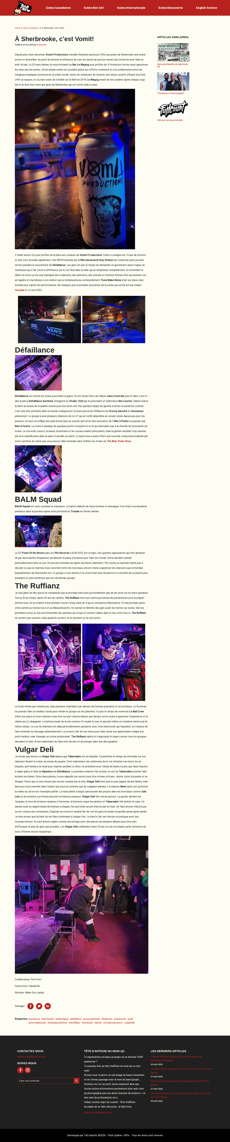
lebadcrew (106, 1018)
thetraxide (87, 1022)
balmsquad (48, 1018)
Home (17, 28)
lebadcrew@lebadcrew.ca (31, 1056)
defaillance (76, 1018)
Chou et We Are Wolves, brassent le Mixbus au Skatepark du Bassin (176, 1058)
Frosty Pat (42, 45)
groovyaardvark (91, 1018)
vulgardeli (129, 1022)
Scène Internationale (131, 7)
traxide (98, 1022)
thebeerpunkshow (57, 1022)
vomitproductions (113, 1022)
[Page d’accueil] (23, 7)
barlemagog (61, 1018)
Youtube (20, 290)
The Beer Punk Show (119, 441)
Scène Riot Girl (94, 7)
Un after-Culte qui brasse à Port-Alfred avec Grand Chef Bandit (181, 1070)
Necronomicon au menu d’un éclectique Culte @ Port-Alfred (180, 1083)
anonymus (34, 1018)
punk (130, 1018)
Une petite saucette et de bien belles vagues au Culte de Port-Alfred (180, 1095)
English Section (206, 7)
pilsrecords (120, 1018)
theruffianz (74, 1022)
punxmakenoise (37, 1022)
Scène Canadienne (58, 7)
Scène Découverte (170, 7)
